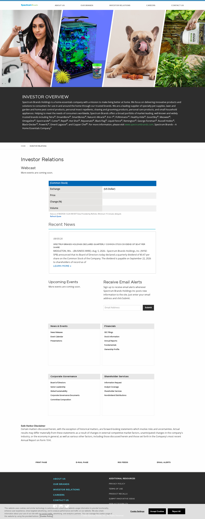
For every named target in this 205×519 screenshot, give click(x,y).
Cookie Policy (46, 516)
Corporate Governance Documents (64, 395)
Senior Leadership (57, 387)
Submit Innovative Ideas (122, 499)
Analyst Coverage (111, 387)
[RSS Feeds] (122, 458)
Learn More (61, 266)
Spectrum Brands (29, 5)
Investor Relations (119, 5)
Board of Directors (58, 383)
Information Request (113, 383)
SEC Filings (108, 332)
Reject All (176, 511)
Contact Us (177, 5)
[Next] (202, 48)
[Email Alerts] (163, 458)
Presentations (56, 341)
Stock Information (111, 337)
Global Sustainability (58, 391)
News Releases (56, 332)
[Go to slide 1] (2, 83)
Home (23, 146)
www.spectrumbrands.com (139, 125)
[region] (102, 511)
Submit (148, 307)
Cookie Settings (137, 511)
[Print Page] (41, 458)
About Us (60, 5)
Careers (150, 5)
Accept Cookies (157, 511)
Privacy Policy (117, 484)
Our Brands (87, 5)
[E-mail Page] (82, 458)
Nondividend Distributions (115, 395)
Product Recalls (118, 494)
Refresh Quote (55, 216)
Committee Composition (60, 400)
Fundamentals (110, 345)
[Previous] (2, 48)
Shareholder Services (113, 391)
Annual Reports (110, 341)
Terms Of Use (116, 489)
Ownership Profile (111, 349)
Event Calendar (56, 337)
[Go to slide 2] (5, 83)
